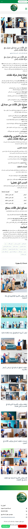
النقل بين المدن (17, 243)
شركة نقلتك (4, 249)
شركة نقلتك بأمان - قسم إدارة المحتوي (18, 53)
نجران (25, 251)
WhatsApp (5, 526)
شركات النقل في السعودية (13, 249)
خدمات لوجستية (23, 249)
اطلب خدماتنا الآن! (22, 1)
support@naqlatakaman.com (8, 517)
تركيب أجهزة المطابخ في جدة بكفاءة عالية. (14, 333)
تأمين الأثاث (10, 243)
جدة (5, 243)
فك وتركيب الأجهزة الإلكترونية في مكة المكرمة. (16, 297)
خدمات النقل (15, 246)
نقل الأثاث (20, 251)
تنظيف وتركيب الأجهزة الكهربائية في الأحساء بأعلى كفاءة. (16, 405)
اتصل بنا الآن (22, 526)
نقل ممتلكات (23, 254)
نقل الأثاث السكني (13, 251)
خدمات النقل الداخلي (7, 246)
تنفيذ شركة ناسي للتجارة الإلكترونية (14, 525)
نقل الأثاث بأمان (5, 251)
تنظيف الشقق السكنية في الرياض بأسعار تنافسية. (15, 368)
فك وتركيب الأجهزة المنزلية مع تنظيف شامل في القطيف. (15, 479)
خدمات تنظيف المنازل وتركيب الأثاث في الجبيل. (15, 442)
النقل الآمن (24, 243)
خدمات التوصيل (23, 246)
